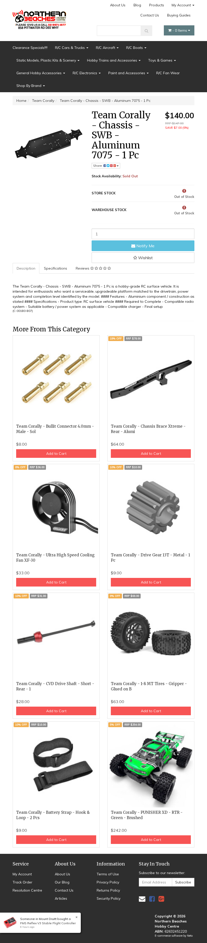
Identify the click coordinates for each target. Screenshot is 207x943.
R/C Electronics (85, 73)
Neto (190, 935)
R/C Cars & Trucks (70, 47)
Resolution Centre (27, 890)
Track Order (22, 882)
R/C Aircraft (106, 47)
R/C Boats (135, 47)
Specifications (55, 268)
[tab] (26, 268)
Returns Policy (108, 890)
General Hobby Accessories (39, 73)
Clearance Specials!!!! (30, 47)
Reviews (83, 268)
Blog (137, 5)
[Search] (146, 30)
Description (26, 268)
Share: (98, 165)
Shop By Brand (29, 85)
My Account (182, 5)
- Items (180, 30)
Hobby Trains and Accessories (112, 60)
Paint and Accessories (127, 73)
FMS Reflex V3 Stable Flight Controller (48, 923)
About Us (117, 5)
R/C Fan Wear (168, 73)
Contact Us (149, 15)
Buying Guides (179, 15)
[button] (143, 257)
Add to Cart (56, 453)
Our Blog (62, 882)
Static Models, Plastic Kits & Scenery (46, 60)
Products (156, 5)
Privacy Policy (108, 882)
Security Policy (108, 898)
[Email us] (142, 899)
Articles (61, 898)
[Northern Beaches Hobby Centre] (40, 17)
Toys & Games (160, 60)
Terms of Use (108, 874)
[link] (152, 899)
